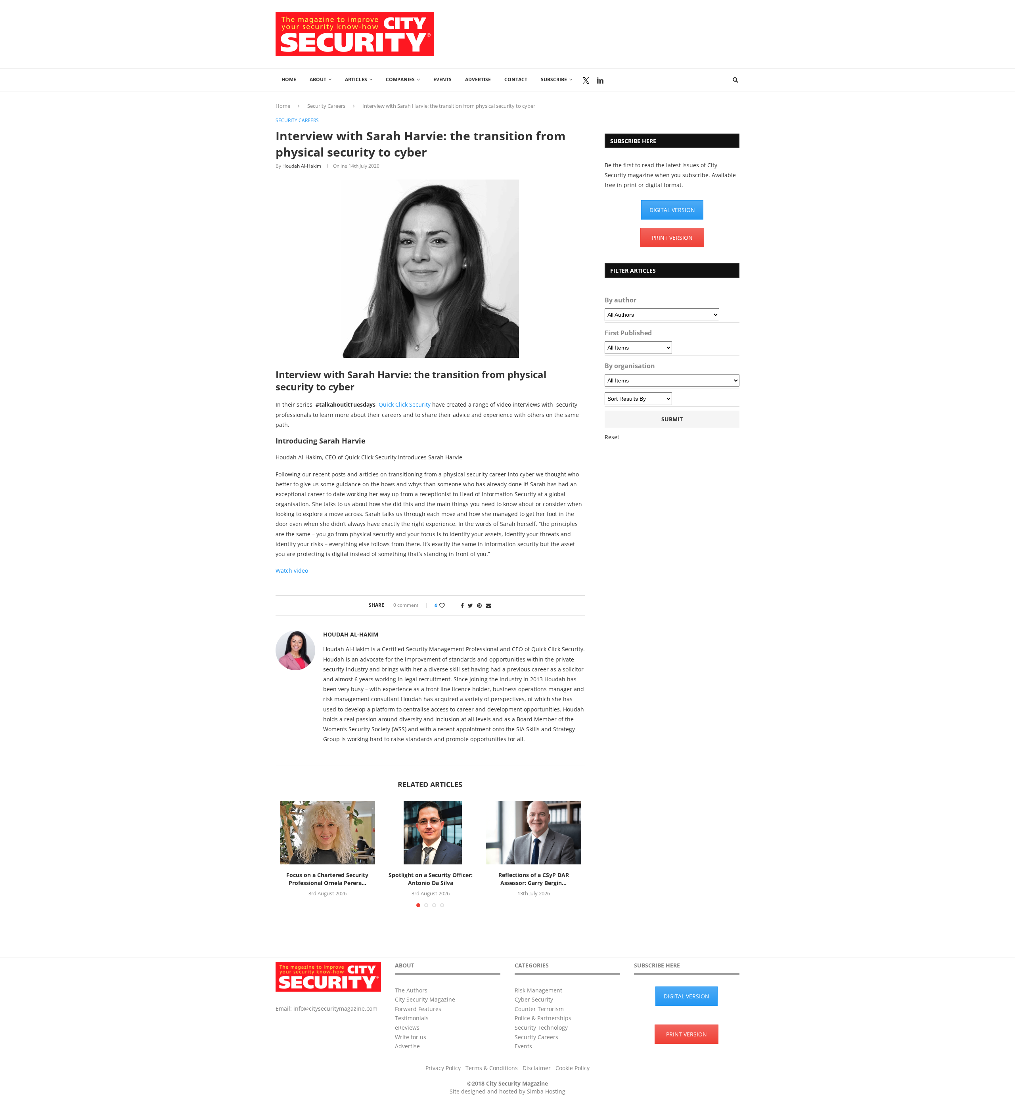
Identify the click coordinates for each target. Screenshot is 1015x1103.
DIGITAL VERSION (672, 210)
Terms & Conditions (491, 1068)
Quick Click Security (405, 404)
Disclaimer (537, 1068)
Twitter (586, 80)
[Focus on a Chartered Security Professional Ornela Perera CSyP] (327, 832)
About (318, 79)
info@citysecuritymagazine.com (335, 1008)
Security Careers (326, 105)
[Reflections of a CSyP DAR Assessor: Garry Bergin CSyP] (533, 832)
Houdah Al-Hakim (301, 165)
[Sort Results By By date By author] (638, 398)
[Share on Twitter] (470, 605)
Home (289, 79)
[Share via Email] (488, 605)
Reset (612, 437)
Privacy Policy (443, 1068)
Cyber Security (534, 999)
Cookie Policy (572, 1068)
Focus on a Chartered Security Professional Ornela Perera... (327, 879)
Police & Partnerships (543, 1018)
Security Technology (541, 1027)
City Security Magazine (425, 999)
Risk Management (538, 990)
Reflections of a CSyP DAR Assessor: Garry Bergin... (533, 879)
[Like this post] (447, 605)
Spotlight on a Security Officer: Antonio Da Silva (431, 879)
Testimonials (412, 1018)
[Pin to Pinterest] (479, 605)
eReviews (407, 1027)
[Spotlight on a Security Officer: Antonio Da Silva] (430, 832)
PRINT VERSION (672, 237)
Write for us (410, 1037)
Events (442, 79)
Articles (356, 79)
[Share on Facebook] (462, 605)
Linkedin (600, 80)
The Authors (411, 990)
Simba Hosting (546, 1091)
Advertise (478, 79)
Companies (400, 79)
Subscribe (554, 79)
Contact (515, 79)
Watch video (292, 570)
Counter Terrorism (539, 1009)
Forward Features (418, 1009)
